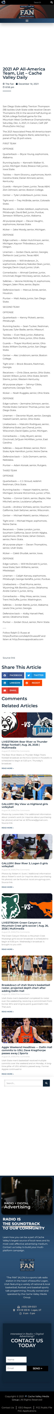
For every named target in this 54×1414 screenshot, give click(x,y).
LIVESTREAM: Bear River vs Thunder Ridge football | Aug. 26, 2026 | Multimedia (24, 744)
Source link (9, 658)
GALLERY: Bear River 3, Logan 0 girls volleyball (25, 865)
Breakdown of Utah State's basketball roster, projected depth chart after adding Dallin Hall (26, 988)
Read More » (8, 768)
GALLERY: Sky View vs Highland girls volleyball (25, 806)
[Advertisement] (23, 1130)
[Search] (51, 2)
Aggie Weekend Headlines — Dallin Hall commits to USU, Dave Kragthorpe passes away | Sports (27, 1050)
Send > (37, 1368)
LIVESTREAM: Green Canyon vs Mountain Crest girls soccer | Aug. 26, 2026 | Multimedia (25, 925)
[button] (27, 20)
